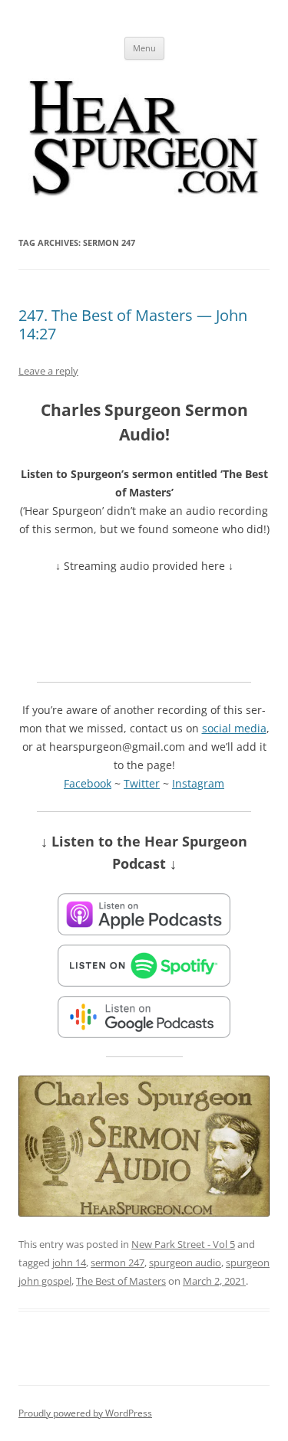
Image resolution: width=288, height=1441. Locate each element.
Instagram (198, 783)
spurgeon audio (185, 1262)
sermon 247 (117, 1262)
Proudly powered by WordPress (85, 1413)
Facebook (87, 783)
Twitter (142, 783)
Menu (144, 48)
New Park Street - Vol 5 (183, 1244)
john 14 (69, 1262)
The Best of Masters (121, 1281)
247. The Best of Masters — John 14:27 (132, 324)
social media (234, 728)
